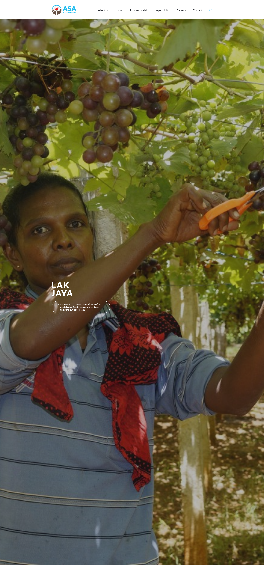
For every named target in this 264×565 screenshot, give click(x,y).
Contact (197, 10)
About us (103, 10)
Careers (181, 10)
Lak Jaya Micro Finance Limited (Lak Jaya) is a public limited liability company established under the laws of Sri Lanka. (80, 307)
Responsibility (162, 10)
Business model (138, 10)
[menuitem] (103, 10)
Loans (119, 10)
